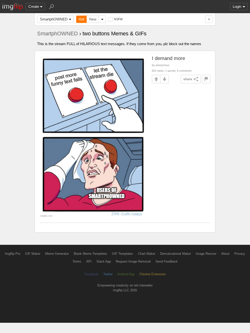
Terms (77, 261)
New (92, 19)
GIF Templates (122, 253)
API (89, 261)
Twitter (108, 274)
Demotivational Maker (175, 253)
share (187, 79)
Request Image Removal (133, 261)
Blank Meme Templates (90, 253)
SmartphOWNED (54, 19)
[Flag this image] (206, 79)
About (225, 253)
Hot (81, 19)
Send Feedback (167, 261)
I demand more (168, 58)
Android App (126, 274)
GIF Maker (32, 253)
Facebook (91, 274)
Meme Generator (57, 253)
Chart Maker (146, 253)
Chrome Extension (152, 274)
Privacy (239, 253)
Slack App (103, 261)
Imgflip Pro (12, 253)
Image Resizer (206, 253)
